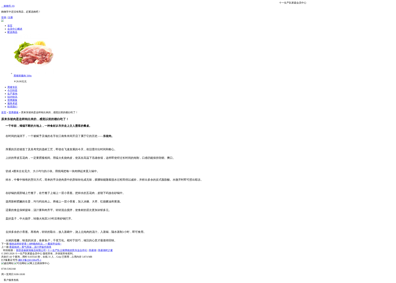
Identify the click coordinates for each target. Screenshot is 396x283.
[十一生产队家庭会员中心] (2, 21)
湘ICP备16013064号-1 (29, 260)
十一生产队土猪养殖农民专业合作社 (67, 250)
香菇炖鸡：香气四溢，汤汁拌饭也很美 (30, 247)
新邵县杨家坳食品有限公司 (31, 250)
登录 (3, 17)
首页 (9, 25)
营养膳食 (14, 112)
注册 (10, 17)
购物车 (8, 6)
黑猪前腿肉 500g (23, 75)
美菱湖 (92, 250)
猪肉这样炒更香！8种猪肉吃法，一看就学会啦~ (35, 243)
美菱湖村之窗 (105, 250)
